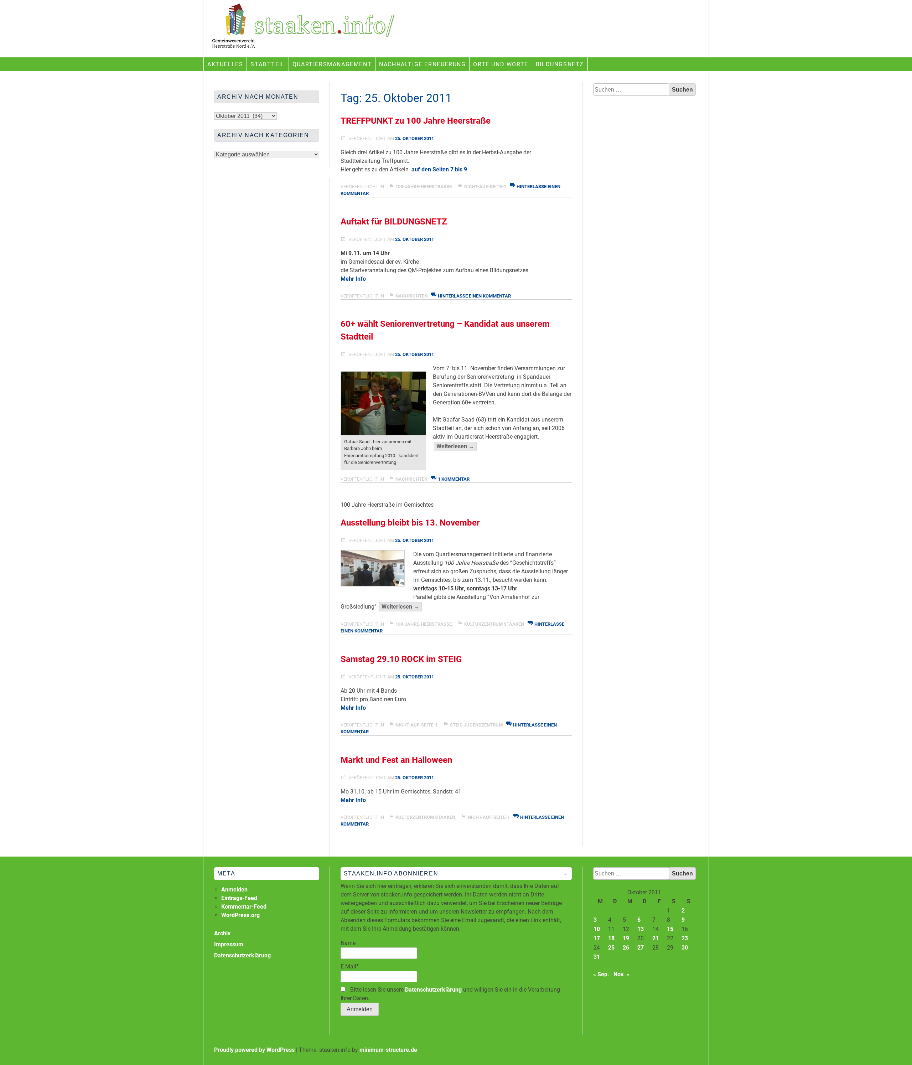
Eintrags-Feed (239, 898)
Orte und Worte (500, 64)
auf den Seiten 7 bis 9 (439, 169)
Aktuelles (225, 64)
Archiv (222, 933)
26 (626, 947)
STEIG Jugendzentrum (476, 725)
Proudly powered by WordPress (254, 1049)
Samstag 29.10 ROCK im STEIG (401, 659)
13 (640, 929)
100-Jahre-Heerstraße (423, 186)
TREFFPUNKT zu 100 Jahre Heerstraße (416, 121)
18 (611, 938)
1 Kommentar (454, 479)
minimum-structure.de (388, 1049)
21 (655, 938)
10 (597, 929)
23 (685, 938)
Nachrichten (411, 296)
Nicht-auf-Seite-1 (485, 186)
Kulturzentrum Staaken (494, 624)
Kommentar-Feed (243, 906)
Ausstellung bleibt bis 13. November (410, 523)
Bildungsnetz (560, 64)
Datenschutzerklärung (433, 989)
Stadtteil (267, 64)
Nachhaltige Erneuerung (422, 64)
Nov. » (621, 974)
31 (597, 956)
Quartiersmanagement (332, 64)
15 (670, 929)
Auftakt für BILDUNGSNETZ (394, 222)
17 (597, 938)
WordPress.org (240, 915)
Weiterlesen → (456, 447)
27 (640, 947)
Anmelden (234, 889)
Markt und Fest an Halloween (396, 760)
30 (685, 947)
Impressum (228, 944)
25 (611, 947)
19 (626, 938)
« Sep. (601, 974)
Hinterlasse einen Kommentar (474, 296)
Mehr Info (353, 278)
